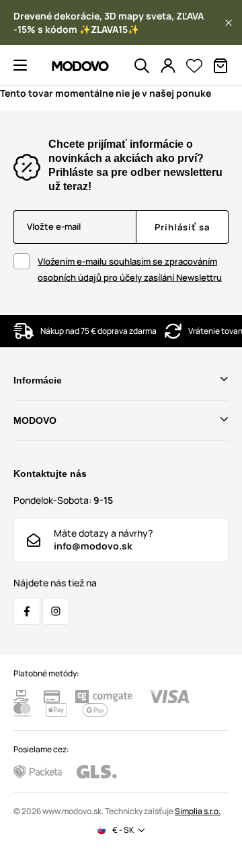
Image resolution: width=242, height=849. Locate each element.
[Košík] (220, 66)
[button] (228, 23)
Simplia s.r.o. (197, 811)
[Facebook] (26, 611)
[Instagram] (55, 611)
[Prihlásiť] (168, 66)
